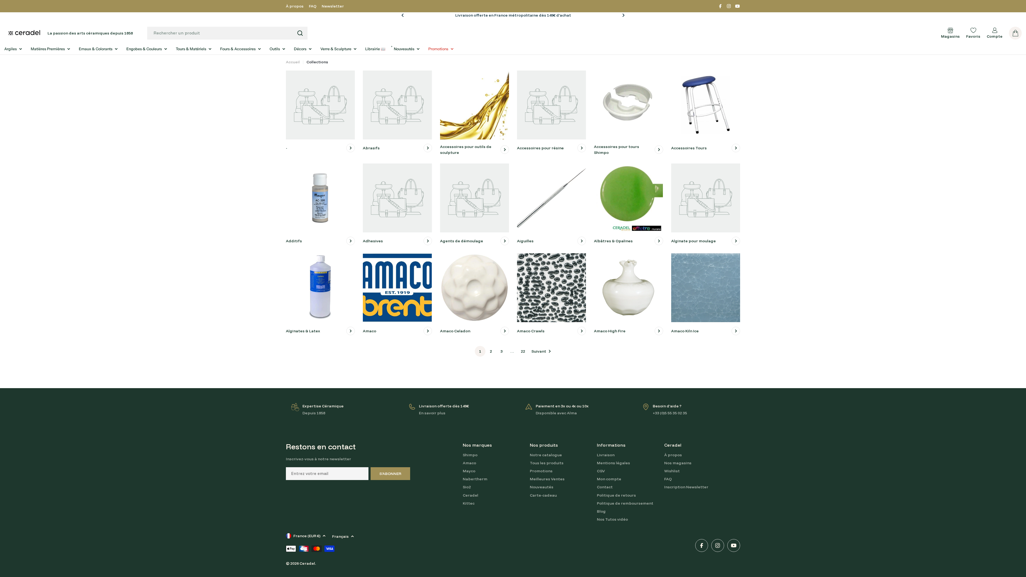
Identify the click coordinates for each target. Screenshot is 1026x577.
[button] (402, 15)
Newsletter (333, 6)
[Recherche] (300, 33)
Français (340, 536)
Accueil (293, 62)
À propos (295, 6)
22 (523, 351)
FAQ (312, 6)
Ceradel (307, 563)
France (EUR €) (306, 535)
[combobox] (227, 33)
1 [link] (480, 351)
